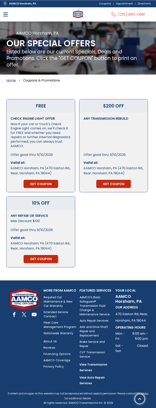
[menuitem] (105, 4)
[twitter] (24, 315)
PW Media (142, 393)
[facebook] (14, 315)
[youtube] (34, 315)
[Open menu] (5, 14)
